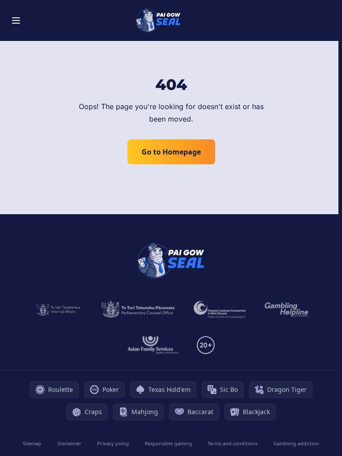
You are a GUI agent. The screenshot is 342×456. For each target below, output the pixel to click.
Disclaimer (69, 443)
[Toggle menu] (16, 20)
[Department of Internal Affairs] (58, 309)
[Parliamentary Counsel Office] (138, 309)
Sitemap (32, 443)
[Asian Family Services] (153, 345)
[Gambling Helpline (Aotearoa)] (286, 309)
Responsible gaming (168, 443)
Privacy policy (113, 443)
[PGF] (219, 309)
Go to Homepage (171, 152)
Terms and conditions (232, 443)
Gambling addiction (296, 443)
